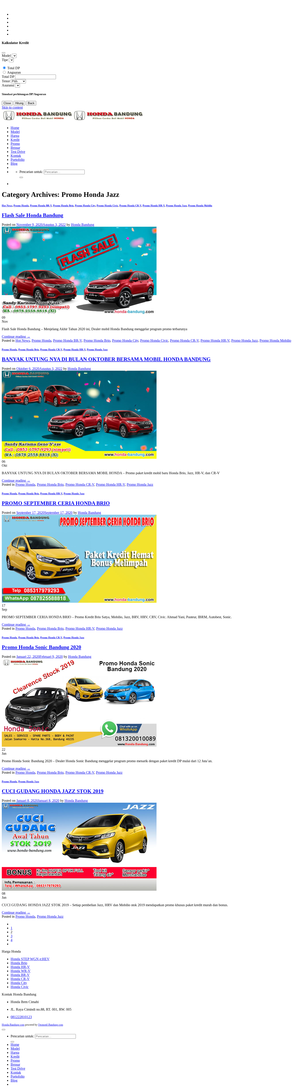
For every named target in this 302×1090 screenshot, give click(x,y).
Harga (15, 136)
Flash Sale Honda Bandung (32, 215)
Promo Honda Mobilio (200, 205)
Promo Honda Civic (107, 205)
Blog (14, 163)
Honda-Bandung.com (13, 1024)
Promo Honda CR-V (130, 205)
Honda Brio (19, 963)
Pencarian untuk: (31, 172)
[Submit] (21, 177)
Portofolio (18, 159)
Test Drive (18, 152)
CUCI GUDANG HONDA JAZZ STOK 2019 (52, 791)
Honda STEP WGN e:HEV (30, 959)
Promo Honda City (85, 205)
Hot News (7, 205)
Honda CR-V (20, 979)
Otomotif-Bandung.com (50, 1024)
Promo (15, 144)
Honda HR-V (20, 967)
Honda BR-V (20, 975)
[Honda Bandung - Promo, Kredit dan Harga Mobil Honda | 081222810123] (72, 120)
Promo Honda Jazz (176, 205)
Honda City (19, 983)
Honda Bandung (82, 224)
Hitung (19, 103)
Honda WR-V (21, 971)
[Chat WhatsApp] (5, 7)
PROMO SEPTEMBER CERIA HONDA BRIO (56, 503)
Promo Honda (21, 205)
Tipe (5, 60)
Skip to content (12, 107)
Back (31, 103)
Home (15, 128)
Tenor (6, 81)
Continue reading (16, 336)
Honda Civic (20, 987)
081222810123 (21, 1017)
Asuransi (8, 85)
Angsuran (14, 72)
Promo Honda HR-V (154, 205)
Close (7, 103)
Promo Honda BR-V (41, 205)
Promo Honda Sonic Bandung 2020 (41, 647)
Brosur (15, 148)
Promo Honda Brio (63, 205)
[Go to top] (3, 1029)
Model (6, 56)
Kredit (15, 140)
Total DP (13, 68)
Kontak (16, 155)
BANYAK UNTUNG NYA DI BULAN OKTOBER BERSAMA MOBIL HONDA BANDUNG (106, 359)
